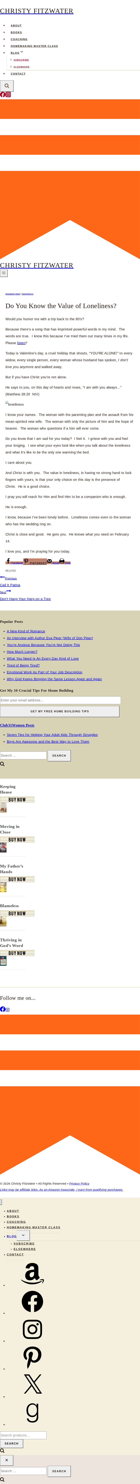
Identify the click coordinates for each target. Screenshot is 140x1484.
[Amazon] (32, 1285)
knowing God (12, 294)
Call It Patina (10, 582)
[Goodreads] (32, 1424)
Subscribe (21, 60)
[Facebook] (2, 96)
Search (12, 1443)
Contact (18, 73)
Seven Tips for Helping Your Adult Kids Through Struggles (52, 735)
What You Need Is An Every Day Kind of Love (43, 658)
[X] (32, 1397)
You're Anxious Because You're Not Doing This (43, 645)
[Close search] (6, 1460)
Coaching (19, 39)
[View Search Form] (7, 86)
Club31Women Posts (17, 725)
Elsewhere (22, 67)
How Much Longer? (22, 652)
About (16, 25)
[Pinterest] (32, 1369)
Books (16, 32)
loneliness (27, 294)
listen (21, 343)
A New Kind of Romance (26, 631)
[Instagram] (8, 96)
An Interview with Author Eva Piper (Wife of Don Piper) (50, 638)
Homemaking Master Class (34, 46)
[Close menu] (1, 1202)
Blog (12, 1236)
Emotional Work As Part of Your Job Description (44, 672)
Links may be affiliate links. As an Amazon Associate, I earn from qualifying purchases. (61, 1189)
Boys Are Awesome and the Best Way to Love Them (48, 741)
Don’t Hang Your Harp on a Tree (25, 596)
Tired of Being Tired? (23, 665)
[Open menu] (4, 273)
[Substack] (70, 258)
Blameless (9, 905)
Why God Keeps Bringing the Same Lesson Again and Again (54, 679)
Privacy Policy (79, 1183)
